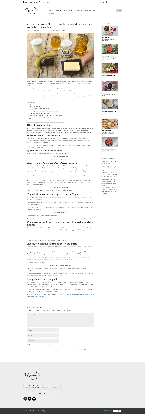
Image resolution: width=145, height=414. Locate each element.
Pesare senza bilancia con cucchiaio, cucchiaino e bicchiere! (108, 114)
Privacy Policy (118, 410)
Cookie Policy (108, 410)
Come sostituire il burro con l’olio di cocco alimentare (46, 111)
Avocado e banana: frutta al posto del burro (41, 117)
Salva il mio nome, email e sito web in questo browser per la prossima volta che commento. (55, 345)
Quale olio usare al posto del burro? (42, 108)
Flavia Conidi (32, 30)
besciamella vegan (65, 145)
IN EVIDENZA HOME (105, 37)
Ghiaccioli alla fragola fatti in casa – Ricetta (108, 40)
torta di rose (78, 89)
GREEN (57, 10)
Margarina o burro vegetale (37, 119)
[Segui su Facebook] (98, 2)
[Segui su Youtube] (104, 2)
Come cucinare (104, 75)
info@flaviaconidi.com (31, 2)
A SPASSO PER (66, 10)
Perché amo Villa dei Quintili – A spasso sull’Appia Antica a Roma (109, 174)
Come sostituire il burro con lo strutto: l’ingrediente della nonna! (46, 115)
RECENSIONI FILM (78, 10)
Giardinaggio (104, 56)
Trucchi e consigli (54, 30)
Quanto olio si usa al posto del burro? (42, 110)
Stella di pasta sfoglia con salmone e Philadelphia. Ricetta (109, 133)
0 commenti (64, 30)
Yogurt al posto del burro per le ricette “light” (41, 113)
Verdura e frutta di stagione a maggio (108, 151)
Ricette (109, 37)
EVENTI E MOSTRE (90, 10)
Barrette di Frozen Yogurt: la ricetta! (108, 95)
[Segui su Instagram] (101, 2)
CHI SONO (52, 14)
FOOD (50, 10)
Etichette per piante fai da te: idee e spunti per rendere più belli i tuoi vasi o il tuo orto (109, 58)
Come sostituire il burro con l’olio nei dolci (67, 160)
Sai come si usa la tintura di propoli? (108, 168)
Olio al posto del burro (36, 106)
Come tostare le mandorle (108, 77)
